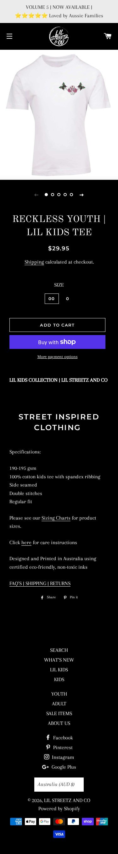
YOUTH (59, 694)
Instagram (62, 757)
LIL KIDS (59, 670)
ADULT (59, 704)
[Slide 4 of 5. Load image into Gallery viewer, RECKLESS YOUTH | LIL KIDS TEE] (65, 194)
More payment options (57, 356)
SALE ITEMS (59, 713)
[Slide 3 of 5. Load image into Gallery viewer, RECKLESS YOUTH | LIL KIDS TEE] (59, 194)
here (26, 542)
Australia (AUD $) (56, 784)
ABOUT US (59, 723)
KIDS (59, 679)
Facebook (62, 738)
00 (51, 298)
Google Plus (63, 767)
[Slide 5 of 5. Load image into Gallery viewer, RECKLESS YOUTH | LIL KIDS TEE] (72, 194)
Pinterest (62, 747)
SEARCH (59, 650)
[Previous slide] (36, 195)
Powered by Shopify (59, 808)
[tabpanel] (59, 114)
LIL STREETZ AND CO (67, 800)
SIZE (59, 285)
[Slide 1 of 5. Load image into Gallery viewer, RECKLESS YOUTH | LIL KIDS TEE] (46, 194)
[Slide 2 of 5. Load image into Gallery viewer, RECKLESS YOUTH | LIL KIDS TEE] (53, 194)
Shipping (34, 262)
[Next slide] (82, 195)
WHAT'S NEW (59, 660)
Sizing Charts (56, 518)
